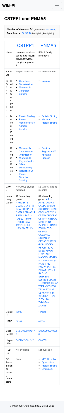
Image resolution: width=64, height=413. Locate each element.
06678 (41, 321)
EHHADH (52, 225)
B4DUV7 (20, 340)
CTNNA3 (52, 218)
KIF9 (50, 247)
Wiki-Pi (8, 5)
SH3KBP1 (43, 276)
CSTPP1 (25, 45)
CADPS (42, 205)
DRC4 (48, 221)
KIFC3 (41, 250)
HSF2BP (42, 247)
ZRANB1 (42, 305)
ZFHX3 (29, 228)
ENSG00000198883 (47, 332)
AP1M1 (50, 199)
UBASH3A (43, 292)
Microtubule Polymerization (26, 159)
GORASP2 (44, 238)
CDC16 (19, 205)
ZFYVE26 (43, 299)
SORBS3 (43, 279)
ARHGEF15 (22, 202)
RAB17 (28, 215)
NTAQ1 (52, 260)
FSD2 (49, 228)
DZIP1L (42, 225)
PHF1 (30, 209)
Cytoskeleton (26, 84)
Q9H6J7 (29, 340)
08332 (19, 321)
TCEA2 (54, 283)
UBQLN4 (20, 228)
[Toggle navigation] (57, 5)
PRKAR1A (30, 212)
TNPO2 (52, 286)
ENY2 (27, 205)
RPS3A (26, 221)
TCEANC (43, 286)
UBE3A (26, 225)
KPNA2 (49, 250)
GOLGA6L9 (44, 234)
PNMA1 (42, 267)
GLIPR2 (42, 231)
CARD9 (51, 205)
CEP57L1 (51, 212)
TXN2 (19, 225)
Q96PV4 (42, 340)
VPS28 (42, 296)
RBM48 (27, 218)
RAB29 (19, 218)
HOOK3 (49, 244)
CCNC (54, 209)
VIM (52, 292)
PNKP (48, 263)
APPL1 (42, 202)
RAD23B (42, 273)
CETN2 (42, 215)
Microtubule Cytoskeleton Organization (26, 151)
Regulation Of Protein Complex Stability (26, 175)
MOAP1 (53, 257)
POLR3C (51, 267)
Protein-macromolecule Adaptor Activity (27, 124)
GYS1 (41, 244)
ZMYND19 (43, 302)
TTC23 (41, 289)
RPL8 (19, 221)
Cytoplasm (24, 81)
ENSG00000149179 (25, 332)
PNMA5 (48, 45)
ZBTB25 (50, 296)
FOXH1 (42, 228)
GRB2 (53, 241)
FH (32, 205)
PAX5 (41, 263)
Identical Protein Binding (49, 121)
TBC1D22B (44, 283)
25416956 (50, 29)
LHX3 (41, 254)
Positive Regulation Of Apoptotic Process (49, 152)
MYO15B (43, 260)
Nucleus (46, 81)
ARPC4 (50, 202)
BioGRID (26, 33)
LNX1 (47, 254)
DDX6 (41, 221)
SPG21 (52, 279)
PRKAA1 (43, 270)
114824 (42, 311)
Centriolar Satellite (24, 92)
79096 (19, 311)
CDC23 (42, 212)
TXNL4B (50, 289)
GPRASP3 (43, 241)
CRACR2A (52, 215)
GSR (24, 209)
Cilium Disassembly (25, 166)
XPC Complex (49, 359)
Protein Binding (27, 116)
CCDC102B (44, 209)
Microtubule (25, 87)
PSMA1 (20, 215)
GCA (18, 209)
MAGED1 (43, 257)
